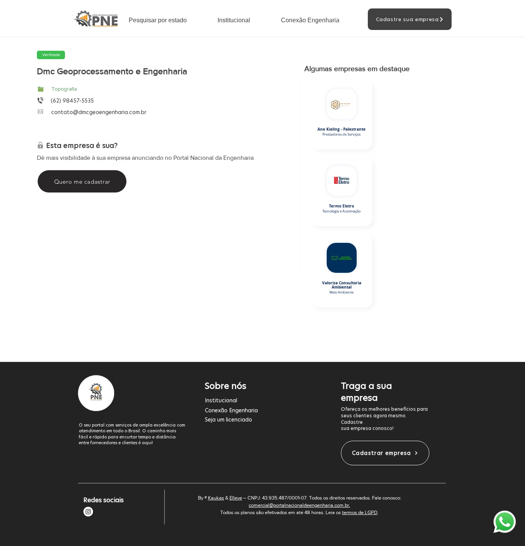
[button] (167, 20)
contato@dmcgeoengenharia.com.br (98, 112)
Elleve (235, 498)
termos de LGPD (359, 512)
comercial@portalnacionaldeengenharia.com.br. (299, 505)
